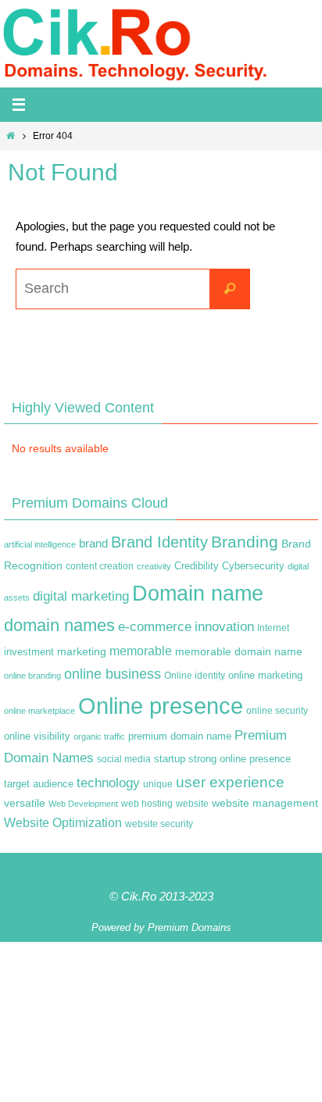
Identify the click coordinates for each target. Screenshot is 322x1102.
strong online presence (239, 759)
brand (93, 543)
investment (29, 652)
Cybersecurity (253, 566)
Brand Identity (159, 542)
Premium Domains (189, 927)
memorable (140, 651)
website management (265, 803)
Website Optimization (63, 822)
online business (112, 674)
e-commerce (154, 626)
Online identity (194, 675)
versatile (24, 803)
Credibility (196, 566)
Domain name (197, 593)
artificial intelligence (40, 544)
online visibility (37, 736)
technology (108, 782)
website (192, 803)
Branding (244, 542)
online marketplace (39, 710)
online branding (32, 675)
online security (277, 710)
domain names (59, 625)
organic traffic (99, 736)
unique (158, 784)
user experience (230, 782)
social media (124, 759)
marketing (81, 651)
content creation (100, 566)
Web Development (83, 803)
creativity (154, 566)
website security (159, 824)
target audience (38, 784)
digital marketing (81, 596)
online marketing (265, 675)
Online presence (160, 706)
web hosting (147, 803)
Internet (273, 627)
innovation (224, 626)
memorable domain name (238, 651)
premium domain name (179, 736)
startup (169, 759)
